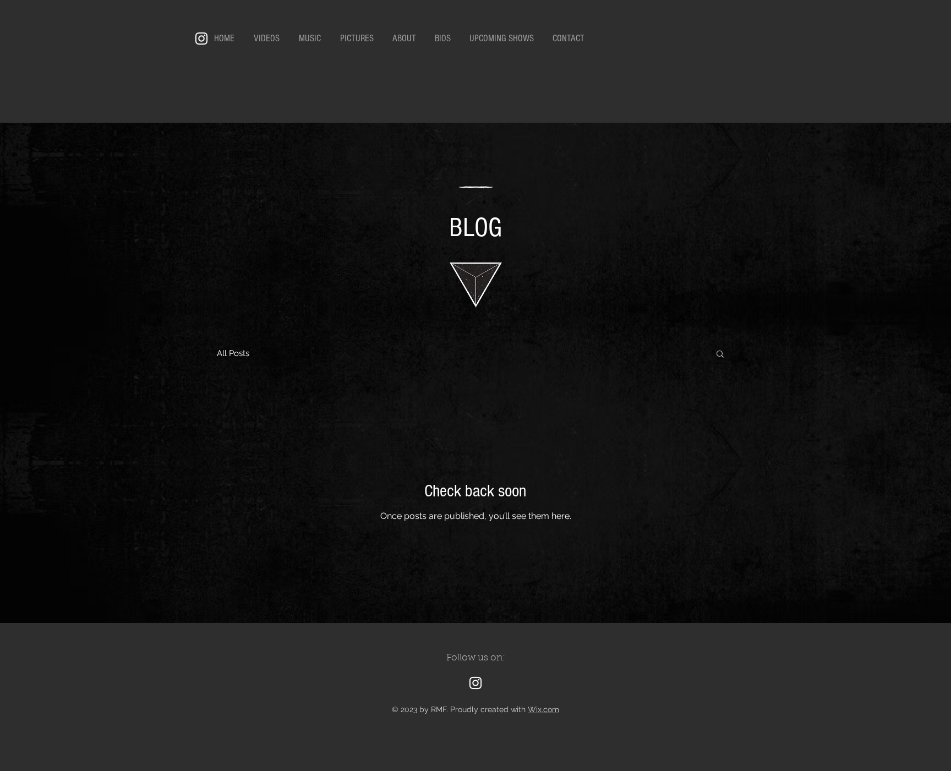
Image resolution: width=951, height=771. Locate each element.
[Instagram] (201, 38)
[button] (720, 354)
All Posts (233, 353)
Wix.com (543, 709)
